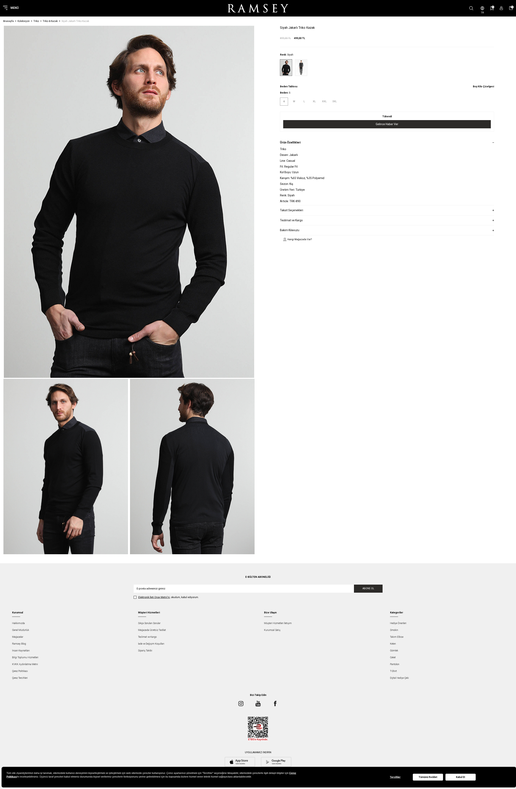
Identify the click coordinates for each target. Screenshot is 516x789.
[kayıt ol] (501, 8)
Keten (393, 643)
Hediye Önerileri (398, 623)
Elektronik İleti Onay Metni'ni (154, 597)
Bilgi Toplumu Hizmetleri (25, 657)
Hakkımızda (18, 623)
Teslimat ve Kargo (147, 637)
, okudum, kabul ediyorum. (168, 597)
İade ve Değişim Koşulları (151, 643)
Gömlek (394, 650)
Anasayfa (8, 21)
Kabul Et (460, 777)
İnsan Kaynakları (21, 650)
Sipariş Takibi (145, 650)
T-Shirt (393, 671)
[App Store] (240, 762)
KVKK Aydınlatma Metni (25, 664)
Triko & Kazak (50, 21)
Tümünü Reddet (428, 777)
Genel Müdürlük (20, 630)
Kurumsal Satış (272, 630)
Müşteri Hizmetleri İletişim (278, 623)
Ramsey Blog (19, 643)
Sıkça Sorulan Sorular (149, 623)
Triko (36, 21)
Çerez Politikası (20, 671)
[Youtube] (258, 704)
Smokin (394, 630)
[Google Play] (276, 762)
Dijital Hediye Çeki (399, 678)
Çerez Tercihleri (20, 678)
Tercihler (395, 777)
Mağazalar (17, 637)
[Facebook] (275, 704)
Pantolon (394, 664)
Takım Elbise (396, 637)
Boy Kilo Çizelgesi (483, 86)
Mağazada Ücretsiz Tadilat (152, 630)
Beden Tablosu (288, 86)
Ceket (393, 657)
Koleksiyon (24, 21)
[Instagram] (241, 704)
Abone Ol (368, 588)
